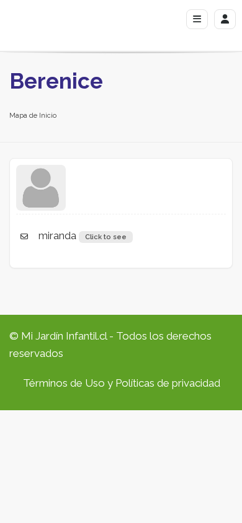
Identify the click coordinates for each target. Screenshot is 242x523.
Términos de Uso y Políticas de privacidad (121, 383)
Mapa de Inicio (32, 116)
